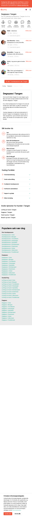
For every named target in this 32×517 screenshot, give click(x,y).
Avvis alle (18, 514)
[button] (16, 174)
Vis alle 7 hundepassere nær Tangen (17, 81)
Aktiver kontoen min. (23, 5)
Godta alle (8, 514)
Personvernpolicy (16, 510)
